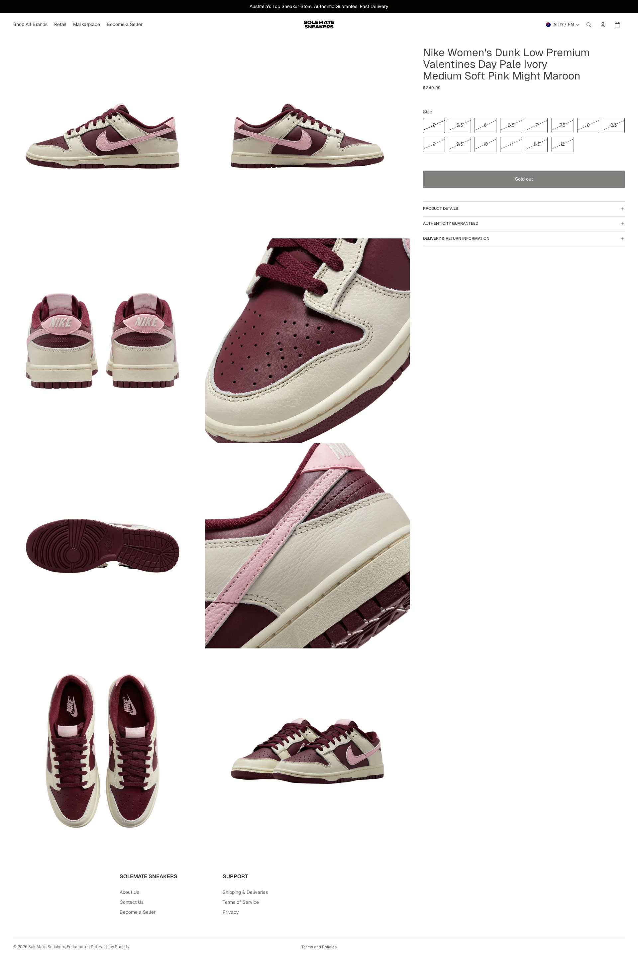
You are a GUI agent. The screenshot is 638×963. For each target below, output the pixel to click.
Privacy (231, 912)
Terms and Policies (319, 947)
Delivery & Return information (456, 238)
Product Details (440, 208)
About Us (129, 892)
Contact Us (132, 902)
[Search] (589, 24)
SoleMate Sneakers (46, 946)
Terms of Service (241, 902)
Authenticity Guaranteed (450, 223)
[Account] (602, 24)
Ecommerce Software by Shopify (98, 946)
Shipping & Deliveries (245, 892)
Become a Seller (138, 912)
